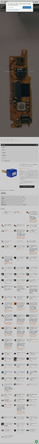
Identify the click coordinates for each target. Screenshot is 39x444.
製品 (4, 139)
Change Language (26, 7)
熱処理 (8, 139)
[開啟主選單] (37, 2)
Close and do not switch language (13, 9)
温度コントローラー (14, 139)
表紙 (1, 139)
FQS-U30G (3, 193)
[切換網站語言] (35, 1)
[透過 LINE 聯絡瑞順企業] (36, 441)
